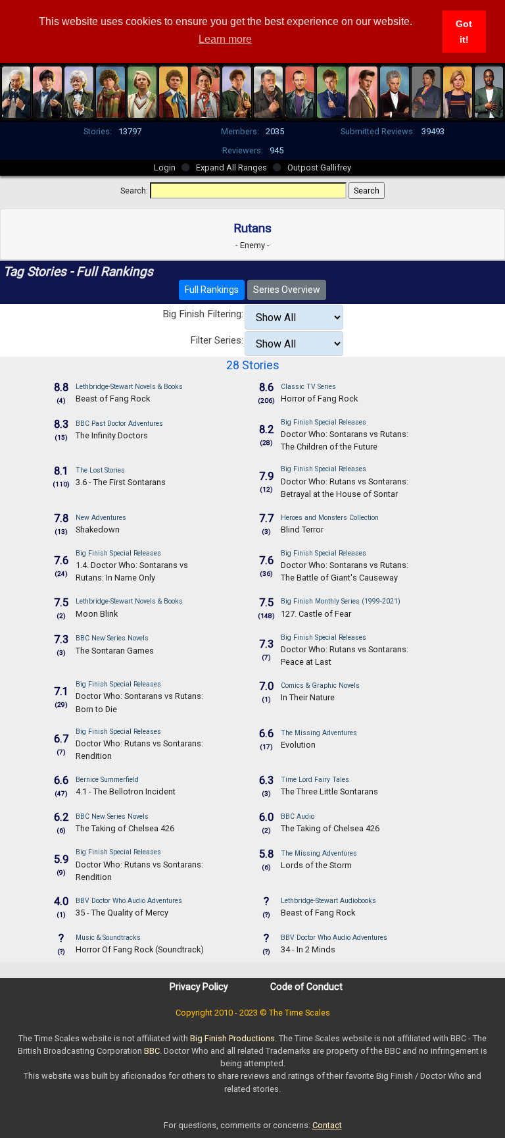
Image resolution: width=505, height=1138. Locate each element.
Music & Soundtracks (108, 937)
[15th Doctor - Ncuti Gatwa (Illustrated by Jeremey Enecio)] (489, 91)
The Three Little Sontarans (329, 791)
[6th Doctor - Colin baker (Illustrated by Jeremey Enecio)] (173, 91)
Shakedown (98, 529)
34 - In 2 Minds (308, 949)
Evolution (298, 745)
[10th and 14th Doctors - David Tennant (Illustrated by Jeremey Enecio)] (331, 91)
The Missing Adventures (319, 733)
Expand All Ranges (231, 167)
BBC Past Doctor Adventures (119, 423)
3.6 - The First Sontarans (121, 482)
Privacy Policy (199, 986)
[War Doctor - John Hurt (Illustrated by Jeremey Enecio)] (268, 91)
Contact (327, 1125)
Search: (134, 190)
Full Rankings (212, 289)
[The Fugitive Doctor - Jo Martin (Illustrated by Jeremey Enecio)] (426, 91)
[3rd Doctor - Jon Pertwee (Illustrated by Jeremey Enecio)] (79, 91)
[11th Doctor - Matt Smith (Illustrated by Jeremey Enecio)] (363, 91)
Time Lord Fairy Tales (315, 779)
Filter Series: (216, 340)
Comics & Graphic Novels (320, 685)
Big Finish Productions (232, 1038)
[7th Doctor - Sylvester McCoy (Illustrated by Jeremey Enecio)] (205, 91)
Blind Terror (302, 529)
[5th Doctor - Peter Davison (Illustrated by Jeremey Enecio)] (142, 91)
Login (165, 167)
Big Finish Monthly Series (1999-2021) (340, 601)
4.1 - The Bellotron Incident (126, 791)
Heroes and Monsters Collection (330, 517)
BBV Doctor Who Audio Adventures (129, 900)
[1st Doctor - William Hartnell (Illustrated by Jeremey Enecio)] (16, 91)
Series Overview (286, 289)
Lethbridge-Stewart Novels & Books (129, 386)
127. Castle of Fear (316, 614)
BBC (152, 1051)
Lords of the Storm (316, 865)
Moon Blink (97, 614)
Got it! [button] (464, 31)
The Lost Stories (100, 470)
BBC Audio (297, 816)
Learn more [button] (225, 39)
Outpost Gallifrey (319, 167)
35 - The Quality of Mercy (122, 913)
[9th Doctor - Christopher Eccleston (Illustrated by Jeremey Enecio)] (300, 91)
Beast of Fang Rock (113, 398)
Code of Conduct (306, 986)
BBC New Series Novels (112, 638)
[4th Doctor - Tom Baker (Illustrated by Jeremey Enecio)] (110, 91)
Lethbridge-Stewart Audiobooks (328, 900)
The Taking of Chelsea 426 (125, 828)
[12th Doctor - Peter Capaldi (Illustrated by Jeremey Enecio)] (394, 91)
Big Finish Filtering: (202, 314)
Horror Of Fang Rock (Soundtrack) (140, 949)
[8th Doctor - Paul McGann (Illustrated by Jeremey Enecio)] (237, 91)
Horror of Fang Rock (319, 398)
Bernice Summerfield (107, 779)
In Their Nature (308, 697)
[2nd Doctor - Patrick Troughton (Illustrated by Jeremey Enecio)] (47, 91)
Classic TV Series (308, 386)
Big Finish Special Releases (323, 422)
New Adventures (101, 517)
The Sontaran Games (115, 651)
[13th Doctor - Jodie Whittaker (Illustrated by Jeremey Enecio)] (458, 91)
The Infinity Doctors (112, 435)
